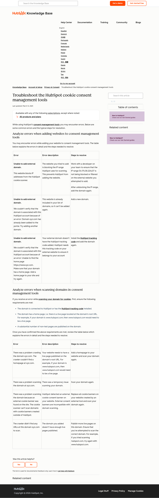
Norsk (63, 68)
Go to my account (67, 84)
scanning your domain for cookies (55, 299)
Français (64, 43)
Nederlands (65, 46)
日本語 (63, 37)
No (31, 465)
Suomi (63, 59)
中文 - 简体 (64, 78)
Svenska (64, 56)
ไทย (62, 74)
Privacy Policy (118, 491)
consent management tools (47, 124)
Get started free (137, 3)
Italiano (63, 50)
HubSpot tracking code (72, 308)
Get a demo (118, 3)
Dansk (63, 65)
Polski (63, 53)
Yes (18, 465)
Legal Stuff (103, 491)
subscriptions (54, 113)
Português (64, 40)
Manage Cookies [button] (135, 491)
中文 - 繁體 (64, 62)
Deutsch (64, 34)
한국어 (63, 71)
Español (64, 31)
